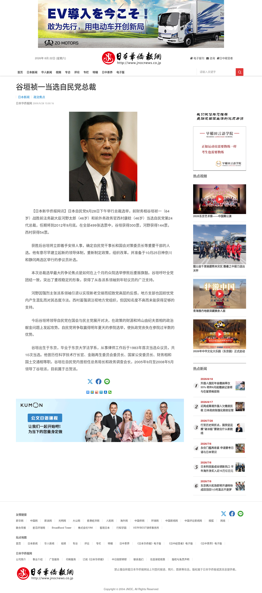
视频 (58, 72)
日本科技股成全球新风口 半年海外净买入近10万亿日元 (217, 468)
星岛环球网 (39, 527)
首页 (20, 72)
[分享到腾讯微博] (101, 392)
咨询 (212, 58)
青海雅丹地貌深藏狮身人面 (209, 310)
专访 (67, 72)
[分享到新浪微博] (96, 392)
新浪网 (48, 520)
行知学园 (121, 527)
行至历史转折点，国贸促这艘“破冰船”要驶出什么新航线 (217, 429)
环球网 (155, 520)
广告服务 (54, 559)
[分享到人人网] (105, 392)
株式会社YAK (85, 527)
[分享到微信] (110, 392)
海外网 (124, 520)
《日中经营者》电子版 (180, 543)
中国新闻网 (171, 520)
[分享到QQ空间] (92, 392)
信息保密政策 (157, 559)
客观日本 (105, 527)
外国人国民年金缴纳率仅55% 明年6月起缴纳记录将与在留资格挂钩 (216, 387)
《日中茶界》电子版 (210, 543)
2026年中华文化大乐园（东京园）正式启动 (219, 351)
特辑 (95, 72)
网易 (222, 520)
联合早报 (21, 527)
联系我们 (138, 559)
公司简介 (21, 559)
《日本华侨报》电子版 (148, 543)
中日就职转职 (119, 559)
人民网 (110, 520)
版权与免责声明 (180, 559)
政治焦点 (39, 96)
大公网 (76, 520)
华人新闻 (46, 72)
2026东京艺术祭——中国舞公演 (212, 216)
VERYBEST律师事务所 (146, 527)
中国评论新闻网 (193, 520)
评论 (77, 72)
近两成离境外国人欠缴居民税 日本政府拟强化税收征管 (217, 408)
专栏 (86, 72)
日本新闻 (32, 72)
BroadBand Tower (61, 527)
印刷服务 (71, 559)
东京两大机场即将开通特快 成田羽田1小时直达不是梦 (217, 487)
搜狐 (211, 520)
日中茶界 (107, 72)
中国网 (34, 520)
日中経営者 (226, 58)
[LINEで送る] (108, 383)
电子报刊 (198, 58)
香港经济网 (93, 520)
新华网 (19, 520)
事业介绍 (38, 559)
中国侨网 (139, 520)
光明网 (62, 520)
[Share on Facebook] (100, 383)
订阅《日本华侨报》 (94, 559)
